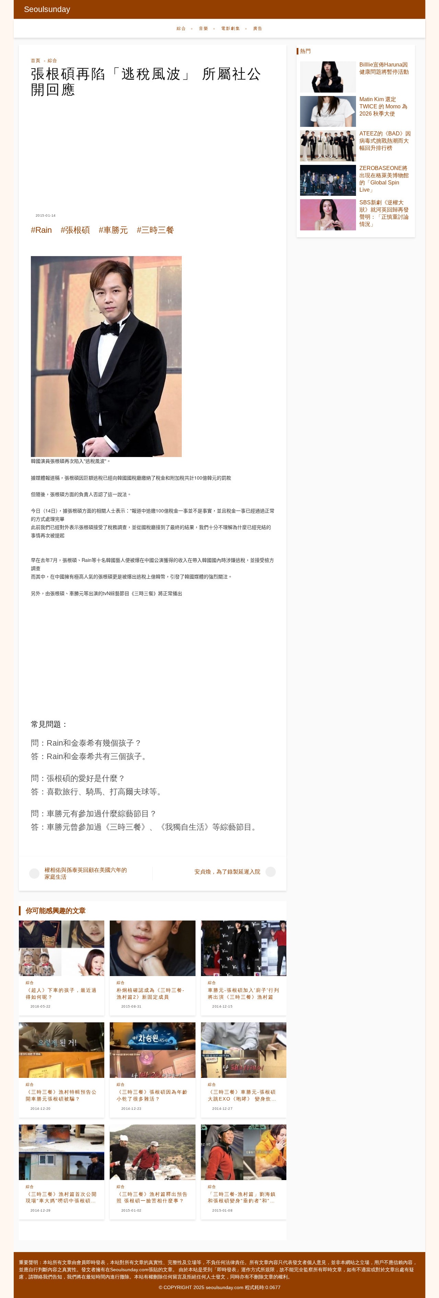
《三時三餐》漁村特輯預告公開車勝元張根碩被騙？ (61, 1095)
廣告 (258, 28)
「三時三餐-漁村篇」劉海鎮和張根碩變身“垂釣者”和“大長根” (242, 1197)
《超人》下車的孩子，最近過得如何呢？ (61, 993)
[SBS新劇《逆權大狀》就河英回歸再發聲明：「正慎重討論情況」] (328, 214)
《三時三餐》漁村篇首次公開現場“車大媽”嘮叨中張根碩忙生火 (61, 1197)
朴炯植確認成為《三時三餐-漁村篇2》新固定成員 (151, 993)
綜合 (181, 28)
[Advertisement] (152, 149)
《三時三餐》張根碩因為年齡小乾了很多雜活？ (152, 1095)
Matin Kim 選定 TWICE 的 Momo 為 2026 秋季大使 (383, 106)
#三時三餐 (155, 230)
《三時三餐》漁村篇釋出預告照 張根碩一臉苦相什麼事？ (152, 1197)
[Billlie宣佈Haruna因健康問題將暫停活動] (328, 77)
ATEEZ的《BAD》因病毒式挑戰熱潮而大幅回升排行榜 (385, 141)
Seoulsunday (47, 9)
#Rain (41, 230)
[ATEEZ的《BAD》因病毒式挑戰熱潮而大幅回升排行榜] (328, 145)
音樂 (204, 28)
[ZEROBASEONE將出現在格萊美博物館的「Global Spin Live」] (328, 180)
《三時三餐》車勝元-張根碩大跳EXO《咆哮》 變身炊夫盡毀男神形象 (242, 1095)
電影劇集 (230, 28)
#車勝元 (113, 230)
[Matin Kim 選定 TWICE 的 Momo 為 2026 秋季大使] (328, 111)
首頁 (35, 60)
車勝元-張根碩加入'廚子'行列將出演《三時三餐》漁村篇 (244, 993)
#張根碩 (75, 230)
